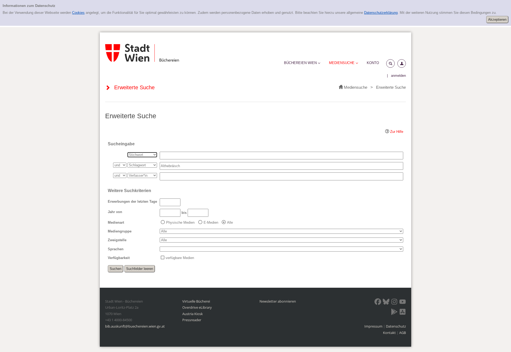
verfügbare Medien (180, 258)
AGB (402, 332)
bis (184, 213)
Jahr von (115, 212)
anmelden (398, 76)
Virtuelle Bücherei (196, 301)
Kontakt (389, 332)
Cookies (78, 13)
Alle (230, 222)
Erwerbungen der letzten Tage (132, 201)
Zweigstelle (117, 240)
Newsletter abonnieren (277, 301)
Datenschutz (396, 326)
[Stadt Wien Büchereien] (142, 53)
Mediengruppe (119, 231)
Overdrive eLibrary (197, 307)
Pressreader (191, 319)
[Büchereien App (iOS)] (402, 312)
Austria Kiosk (192, 313)
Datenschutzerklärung (381, 13)
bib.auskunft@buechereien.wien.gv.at (135, 326)
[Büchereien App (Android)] (394, 312)
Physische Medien (180, 222)
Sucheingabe (121, 144)
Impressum (373, 326)
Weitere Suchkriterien (129, 190)
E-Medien (211, 222)
